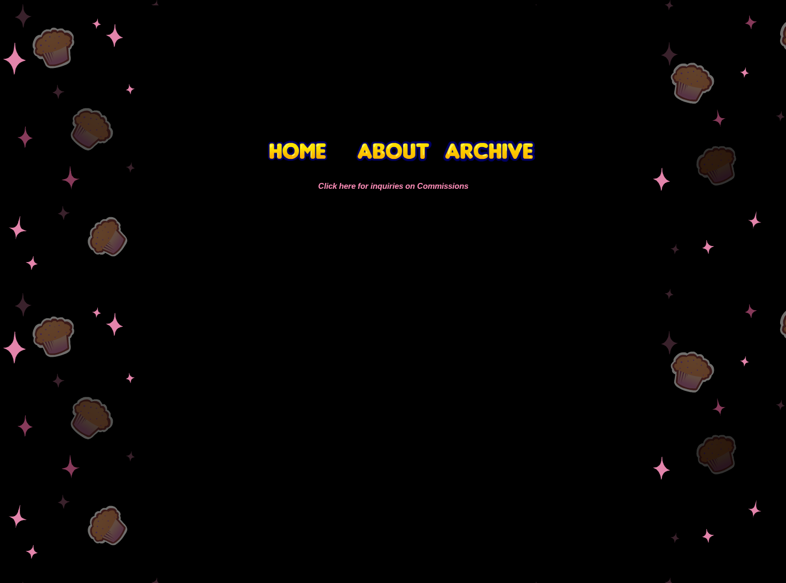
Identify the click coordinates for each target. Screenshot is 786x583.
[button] (155, 381)
